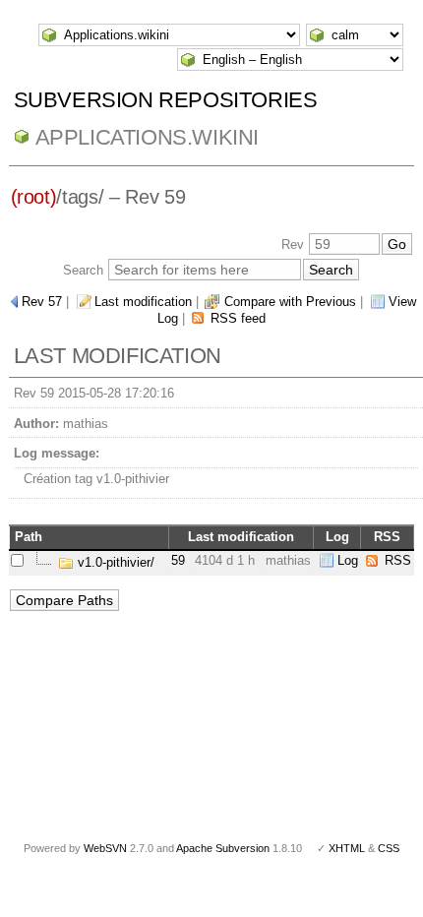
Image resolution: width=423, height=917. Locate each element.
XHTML (347, 848)
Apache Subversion (223, 848)
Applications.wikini (147, 137)
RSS (398, 560)
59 (178, 560)
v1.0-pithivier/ (114, 562)
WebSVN (105, 848)
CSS (388, 848)
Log (347, 560)
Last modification (143, 301)
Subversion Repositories (166, 100)
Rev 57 (42, 301)
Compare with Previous (290, 301)
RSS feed (238, 318)
